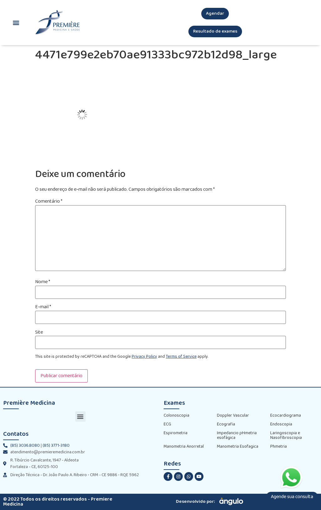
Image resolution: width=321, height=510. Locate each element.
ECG (167, 424)
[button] (215, 13)
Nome (42, 281)
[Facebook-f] (168, 476)
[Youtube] (199, 476)
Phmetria (278, 446)
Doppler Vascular (233, 415)
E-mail (43, 307)
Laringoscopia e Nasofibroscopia (286, 435)
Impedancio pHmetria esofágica (237, 435)
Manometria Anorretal (184, 446)
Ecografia (226, 424)
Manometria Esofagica (237, 446)
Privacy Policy (144, 356)
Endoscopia (281, 424)
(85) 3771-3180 (56, 445)
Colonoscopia (176, 415)
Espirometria (175, 433)
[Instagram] (178, 476)
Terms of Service (181, 356)
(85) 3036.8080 (25, 445)
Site (39, 332)
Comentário (48, 201)
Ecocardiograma (285, 415)
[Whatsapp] (188, 476)
